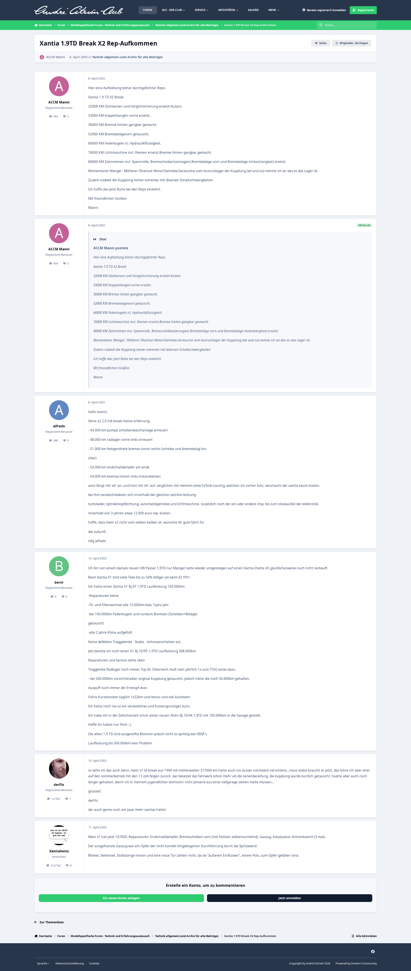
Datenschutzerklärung (69, 963)
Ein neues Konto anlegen (121, 898)
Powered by (356, 963)
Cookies (94, 963)
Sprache (42, 963)
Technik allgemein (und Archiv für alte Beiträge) (127, 57)
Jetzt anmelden (289, 898)
